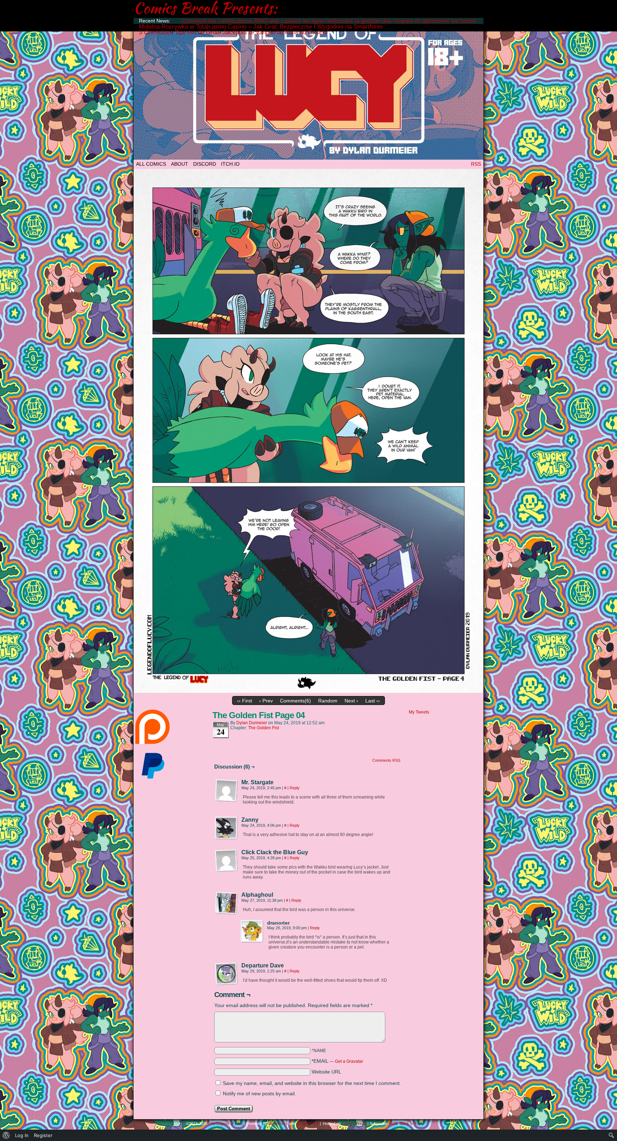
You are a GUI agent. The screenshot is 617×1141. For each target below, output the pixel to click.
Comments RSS (386, 760)
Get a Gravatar (349, 1061)
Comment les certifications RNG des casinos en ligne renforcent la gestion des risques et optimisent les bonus (329, 20)
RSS (476, 164)
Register (43, 1135)
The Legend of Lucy (308, 90)
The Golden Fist (263, 727)
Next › (351, 701)
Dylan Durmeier (251, 722)
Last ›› (372, 701)
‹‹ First (244, 701)
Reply (295, 788)
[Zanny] (226, 828)
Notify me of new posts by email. (259, 1093)
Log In (22, 1135)
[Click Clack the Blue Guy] (226, 860)
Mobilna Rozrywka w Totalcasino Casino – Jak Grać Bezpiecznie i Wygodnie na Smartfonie (260, 26)
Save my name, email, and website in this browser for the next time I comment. (312, 1083)
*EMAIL (337, 1061)
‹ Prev (266, 701)
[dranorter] (252, 931)
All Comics (151, 164)
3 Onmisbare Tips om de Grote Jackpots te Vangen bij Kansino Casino (233, 32)
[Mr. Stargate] (226, 790)
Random (327, 701)
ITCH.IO (230, 164)
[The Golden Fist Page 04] (308, 691)
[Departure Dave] (226, 973)
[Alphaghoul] (226, 903)
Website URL (326, 1072)
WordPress (278, 1123)
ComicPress (307, 1123)
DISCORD (204, 164)
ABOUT (179, 164)
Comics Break (354, 1123)
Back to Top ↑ (412, 1123)
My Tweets (419, 712)
